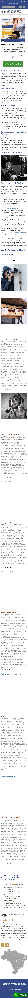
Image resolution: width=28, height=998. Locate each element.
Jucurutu (21, 242)
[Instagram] (24, 7)
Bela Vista (15, 208)
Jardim (2, 244)
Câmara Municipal (20, 232)
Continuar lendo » (6, 389)
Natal (15, 214)
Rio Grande (4, 75)
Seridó (8, 244)
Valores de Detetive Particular (10, 817)
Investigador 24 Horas (8, 523)
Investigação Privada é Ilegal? (10, 434)
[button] (25, 254)
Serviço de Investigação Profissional (12, 340)
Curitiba (3, 97)
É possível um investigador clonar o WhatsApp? (12, 715)
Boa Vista (8, 208)
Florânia (10, 73)
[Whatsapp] (20, 7)
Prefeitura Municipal (6, 232)
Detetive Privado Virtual (8, 612)
